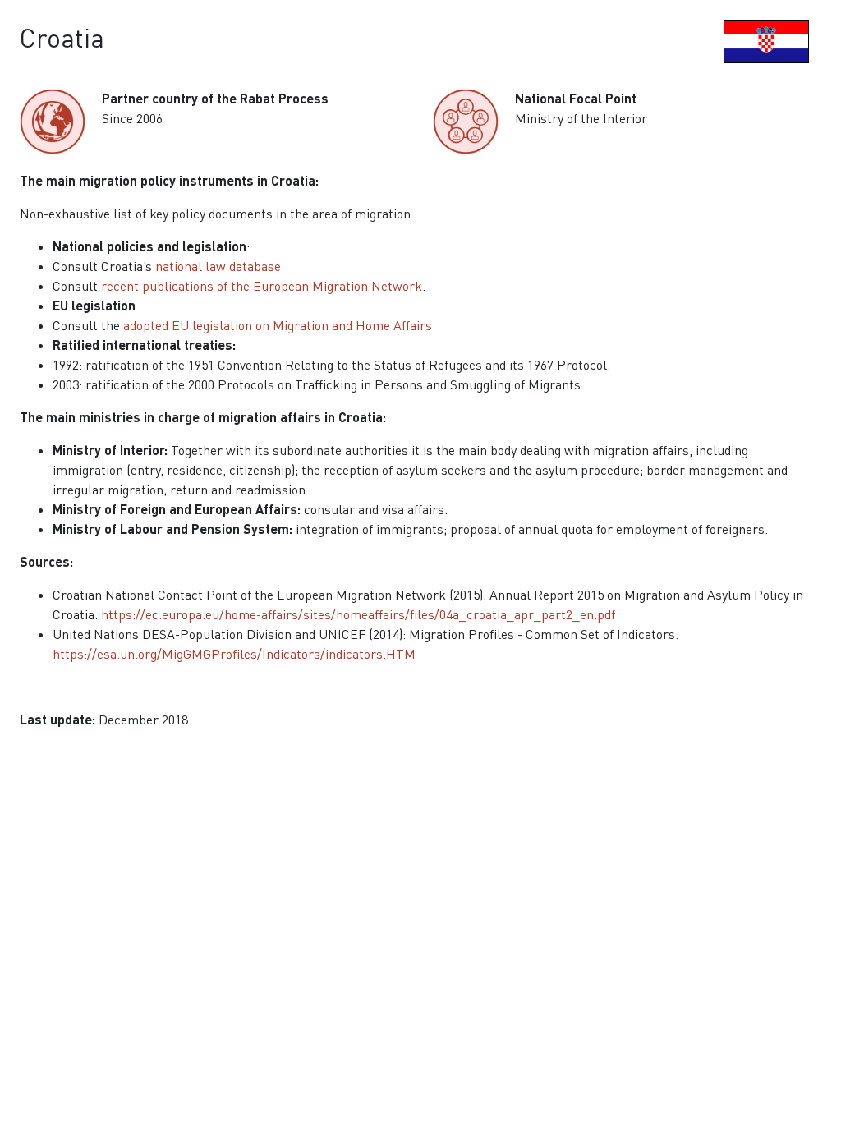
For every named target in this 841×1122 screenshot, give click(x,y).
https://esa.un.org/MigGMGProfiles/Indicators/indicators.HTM (234, 654)
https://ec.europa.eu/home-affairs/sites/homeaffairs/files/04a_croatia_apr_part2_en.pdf (358, 614)
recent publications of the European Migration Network (261, 286)
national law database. (219, 266)
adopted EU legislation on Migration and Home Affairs (277, 325)
